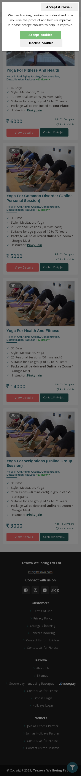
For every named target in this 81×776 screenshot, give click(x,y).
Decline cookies (41, 43)
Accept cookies (40, 35)
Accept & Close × (59, 7)
